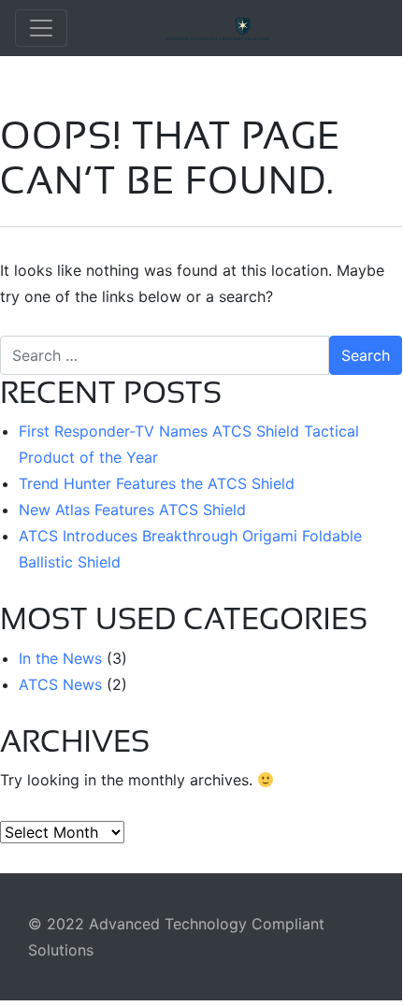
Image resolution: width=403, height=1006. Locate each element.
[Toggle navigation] (41, 28)
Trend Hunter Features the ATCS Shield (157, 483)
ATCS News (60, 684)
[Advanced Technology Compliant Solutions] (269, 28)
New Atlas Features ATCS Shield (132, 509)
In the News (60, 658)
